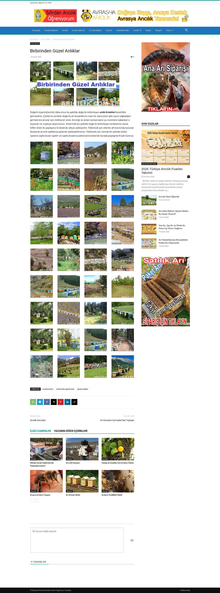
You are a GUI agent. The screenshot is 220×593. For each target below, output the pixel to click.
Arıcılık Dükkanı (51, 30)
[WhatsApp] (33, 402)
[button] (186, 30)
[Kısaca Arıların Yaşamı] (46, 481)
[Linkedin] (67, 402)
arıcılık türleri (48, 389)
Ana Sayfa (34, 39)
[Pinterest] (61, 402)
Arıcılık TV (137, 30)
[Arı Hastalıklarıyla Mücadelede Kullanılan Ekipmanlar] (148, 243)
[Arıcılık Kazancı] (82, 449)
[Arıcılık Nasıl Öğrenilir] (148, 200)
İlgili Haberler (40, 430)
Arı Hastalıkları (95, 30)
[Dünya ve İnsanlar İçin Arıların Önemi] (118, 449)
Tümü (168, 30)
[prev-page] (32, 501)
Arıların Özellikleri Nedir (112, 495)
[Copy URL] (74, 402)
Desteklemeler (122, 30)
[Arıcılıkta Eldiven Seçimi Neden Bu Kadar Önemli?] (148, 214)
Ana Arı (109, 30)
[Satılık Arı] (165, 291)
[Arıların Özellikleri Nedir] (118, 481)
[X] (54, 402)
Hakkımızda (185, 590)
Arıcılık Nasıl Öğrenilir (169, 196)
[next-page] (37, 501)
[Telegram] (40, 402)
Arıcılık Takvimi (78, 30)
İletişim (158, 30)
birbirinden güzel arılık (65, 389)
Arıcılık (65, 30)
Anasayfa (36, 30)
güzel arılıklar (83, 389)
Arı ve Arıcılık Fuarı (149, 164)
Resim (148, 30)
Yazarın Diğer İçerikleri (70, 430)
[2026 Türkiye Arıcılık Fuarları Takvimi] (165, 147)
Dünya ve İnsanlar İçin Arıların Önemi (118, 463)
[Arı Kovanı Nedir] (82, 481)
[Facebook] (47, 402)
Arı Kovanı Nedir (73, 495)
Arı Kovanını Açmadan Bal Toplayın (117, 420)
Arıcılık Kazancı (73, 463)
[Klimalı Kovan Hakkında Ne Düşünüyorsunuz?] (46, 449)
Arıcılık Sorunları (38, 420)
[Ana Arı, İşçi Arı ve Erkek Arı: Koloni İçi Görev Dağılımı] (148, 229)
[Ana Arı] (165, 111)
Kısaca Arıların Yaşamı (40, 495)
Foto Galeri (45, 39)
